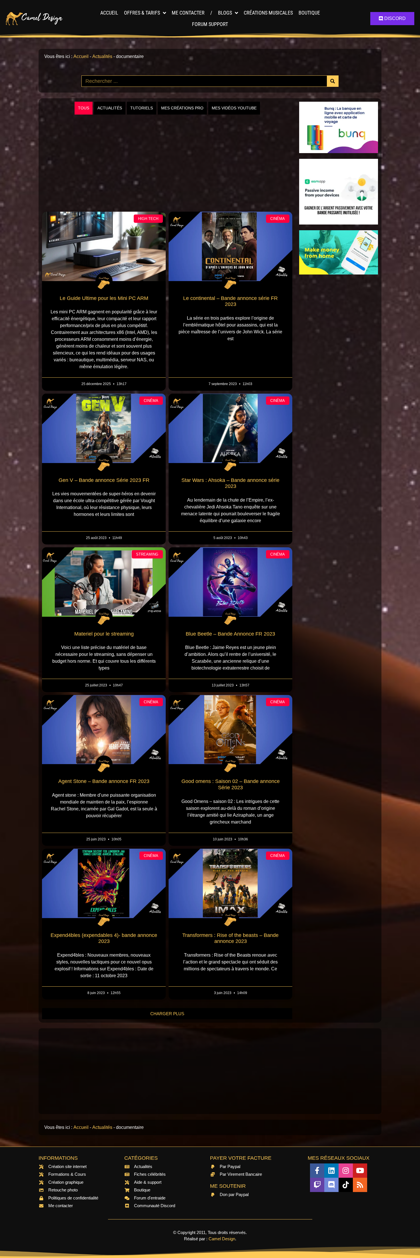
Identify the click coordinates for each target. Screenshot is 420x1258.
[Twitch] (317, 1185)
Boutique (309, 13)
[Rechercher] (332, 81)
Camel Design (222, 1238)
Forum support (210, 24)
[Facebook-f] (317, 1170)
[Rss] (360, 1185)
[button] (167, 1013)
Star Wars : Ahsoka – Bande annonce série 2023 (230, 483)
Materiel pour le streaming (104, 634)
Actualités (102, 56)
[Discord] (331, 1185)
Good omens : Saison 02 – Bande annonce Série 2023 (230, 784)
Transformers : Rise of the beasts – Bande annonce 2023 (230, 938)
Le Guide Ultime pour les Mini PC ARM (104, 298)
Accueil (109, 13)
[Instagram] (346, 1170)
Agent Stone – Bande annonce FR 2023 (103, 781)
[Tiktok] (346, 1185)
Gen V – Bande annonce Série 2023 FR (104, 480)
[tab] (84, 108)
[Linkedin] (331, 1170)
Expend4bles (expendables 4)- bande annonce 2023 (104, 938)
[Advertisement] (167, 163)
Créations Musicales (268, 13)
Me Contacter (188, 13)
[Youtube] (360, 1170)
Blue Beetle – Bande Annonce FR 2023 (230, 634)
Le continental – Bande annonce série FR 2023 (230, 301)
